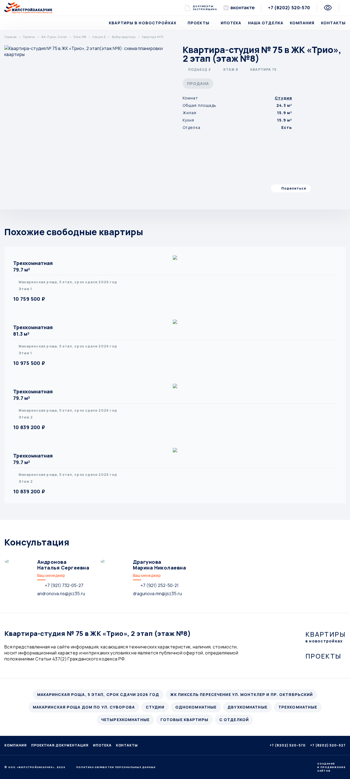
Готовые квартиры (184, 719)
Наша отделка (265, 22)
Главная (10, 37)
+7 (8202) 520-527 (328, 745)
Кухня (188, 120)
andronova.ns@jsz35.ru (61, 594)
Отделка (191, 127)
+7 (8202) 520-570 (289, 8)
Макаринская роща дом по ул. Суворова (84, 707)
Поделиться (293, 188)
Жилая (190, 112)
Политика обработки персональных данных (116, 767)
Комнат (190, 98)
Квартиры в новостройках (142, 22)
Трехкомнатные (297, 707)
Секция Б (99, 37)
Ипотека (231, 22)
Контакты (333, 22)
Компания (302, 22)
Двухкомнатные (247, 707)
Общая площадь (200, 105)
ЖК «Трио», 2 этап (54, 37)
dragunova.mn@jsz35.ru (157, 594)
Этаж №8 (79, 37)
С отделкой (234, 719)
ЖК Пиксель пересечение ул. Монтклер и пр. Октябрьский (241, 694)
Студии (155, 707)
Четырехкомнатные (125, 719)
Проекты (198, 22)
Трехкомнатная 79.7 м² (33, 266)
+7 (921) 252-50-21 (160, 585)
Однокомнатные (196, 707)
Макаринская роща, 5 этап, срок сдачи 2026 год (98, 694)
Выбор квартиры (124, 37)
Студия (283, 98)
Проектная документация (60, 745)
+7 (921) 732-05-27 (64, 585)
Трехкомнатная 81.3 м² (33, 330)
